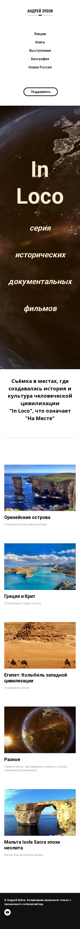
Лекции (40, 34)
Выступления (40, 51)
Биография (40, 59)
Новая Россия (40, 67)
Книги (40, 42)
